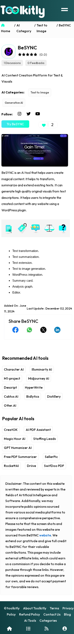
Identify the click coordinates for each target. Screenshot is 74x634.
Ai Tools (30, 620)
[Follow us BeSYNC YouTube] (38, 114)
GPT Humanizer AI (18, 448)
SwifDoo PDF (54, 466)
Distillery (54, 396)
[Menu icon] (64, 9)
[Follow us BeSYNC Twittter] (28, 114)
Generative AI (14, 103)
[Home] (9, 628)
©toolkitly (12, 608)
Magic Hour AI (14, 439)
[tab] (8, 228)
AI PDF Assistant (38, 430)
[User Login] (64, 628)
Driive (31, 466)
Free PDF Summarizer (20, 457)
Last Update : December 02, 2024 (49, 308)
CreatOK (11, 430)
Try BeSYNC (15, 124)
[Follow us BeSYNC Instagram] (19, 114)
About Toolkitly (34, 608)
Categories (48, 620)
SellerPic (51, 457)
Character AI (14, 369)
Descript (10, 387)
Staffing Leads (44, 439)
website (45, 535)
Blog (67, 614)
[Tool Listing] (28, 628)
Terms (54, 608)
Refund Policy (29, 614)
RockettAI (11, 466)
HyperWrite (34, 387)
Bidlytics (32, 396)
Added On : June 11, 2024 (15, 308)
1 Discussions (12, 63)
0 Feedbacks (36, 63)
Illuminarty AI (42, 369)
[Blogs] (47, 628)
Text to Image (39, 92)
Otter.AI (10, 405)
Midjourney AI (38, 378)
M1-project (12, 378)
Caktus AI (11, 396)
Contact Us (51, 614)
